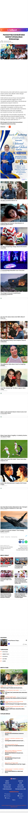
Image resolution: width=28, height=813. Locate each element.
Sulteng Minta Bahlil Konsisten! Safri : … (14, 740)
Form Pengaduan (7, 789)
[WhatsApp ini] (26, 542)
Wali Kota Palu (14, 537)
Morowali (11, 685)
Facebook (8, 794)
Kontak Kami (20, 787)
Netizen (11, 706)
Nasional (7, 739)
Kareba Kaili (14, 750)
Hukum (2, 685)
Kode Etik (20, 781)
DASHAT (2, 537)
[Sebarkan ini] (20, 542)
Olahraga (7, 697)
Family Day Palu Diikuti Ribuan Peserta (5, 566)
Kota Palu (5, 651)
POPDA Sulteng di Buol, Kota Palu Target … (15, 764)
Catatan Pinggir (9, 690)
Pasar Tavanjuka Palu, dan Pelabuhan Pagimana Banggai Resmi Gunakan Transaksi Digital (21, 595)
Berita (6, 750)
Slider (4, 661)
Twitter (21, 794)
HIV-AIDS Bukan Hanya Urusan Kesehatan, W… (12, 758)
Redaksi (7, 783)
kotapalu (5, 656)
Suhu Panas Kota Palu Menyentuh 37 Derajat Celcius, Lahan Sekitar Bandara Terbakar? (5, 595)
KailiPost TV (7, 738)
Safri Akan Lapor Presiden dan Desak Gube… (11, 688)
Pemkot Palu (7, 537)
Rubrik (2, 686)
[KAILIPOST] (14, 30)
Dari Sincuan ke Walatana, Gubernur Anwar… (14, 734)
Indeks (7, 781)
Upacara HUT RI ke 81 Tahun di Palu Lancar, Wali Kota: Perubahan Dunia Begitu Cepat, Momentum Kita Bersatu (21, 581)
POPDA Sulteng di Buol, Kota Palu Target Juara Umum (6, 579)
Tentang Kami (7, 787)
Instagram (21, 796)
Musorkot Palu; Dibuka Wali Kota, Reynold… (16, 698)
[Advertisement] (14, 14)
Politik (22, 685)
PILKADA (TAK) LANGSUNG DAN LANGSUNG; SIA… (16, 693)
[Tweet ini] (23, 542)
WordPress (7, 796)
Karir (20, 783)
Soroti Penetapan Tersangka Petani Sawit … (16, 704)
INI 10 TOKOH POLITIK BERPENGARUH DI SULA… (14, 746)
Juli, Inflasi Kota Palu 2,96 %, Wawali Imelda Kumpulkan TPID (20, 567)
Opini (14, 690)
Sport (14, 697)
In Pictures (6, 685)
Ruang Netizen (19, 701)
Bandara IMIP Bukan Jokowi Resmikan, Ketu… (15, 709)
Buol (9, 762)
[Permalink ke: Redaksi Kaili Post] (1, 41)
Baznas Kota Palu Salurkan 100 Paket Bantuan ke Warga (6, 548)
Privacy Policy (7, 785)
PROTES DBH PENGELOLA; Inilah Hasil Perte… (14, 772)
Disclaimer (20, 785)
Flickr (21, 798)
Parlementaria (17, 685)
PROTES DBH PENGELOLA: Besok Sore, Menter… (14, 753)
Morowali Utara (12, 701)
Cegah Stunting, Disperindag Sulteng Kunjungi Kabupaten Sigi (21, 548)
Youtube (8, 798)
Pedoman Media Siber (20, 789)
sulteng (5, 658)
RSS (14, 800)
